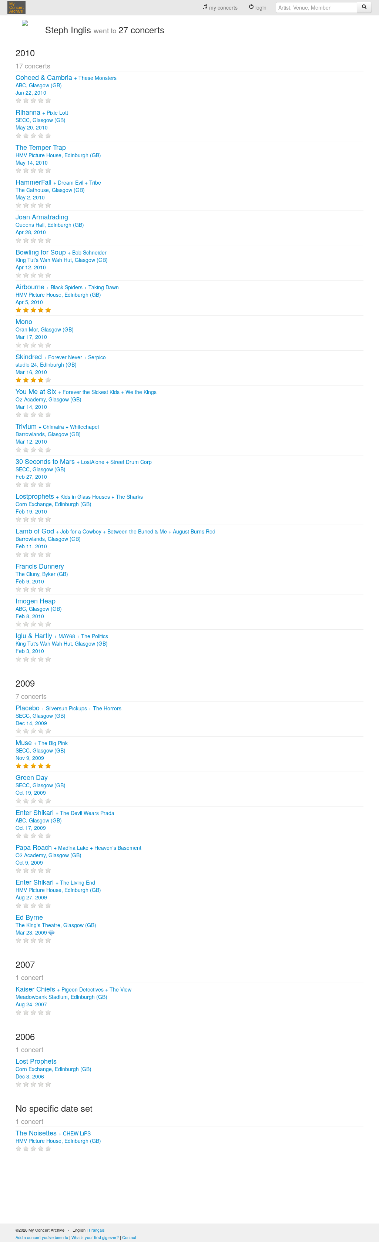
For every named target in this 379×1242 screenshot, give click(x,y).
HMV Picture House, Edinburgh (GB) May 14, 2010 (58, 155)
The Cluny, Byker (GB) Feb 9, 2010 (42, 574)
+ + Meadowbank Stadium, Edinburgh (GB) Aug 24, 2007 (73, 997)
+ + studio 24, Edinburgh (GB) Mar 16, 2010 (61, 364)
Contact (129, 1237)
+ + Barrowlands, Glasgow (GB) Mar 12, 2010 (57, 434)
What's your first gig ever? (95, 1237)
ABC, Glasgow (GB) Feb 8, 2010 (39, 609)
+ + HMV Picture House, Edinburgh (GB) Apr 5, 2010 (67, 294)
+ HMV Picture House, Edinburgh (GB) (58, 1137)
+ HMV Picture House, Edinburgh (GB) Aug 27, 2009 (58, 890)
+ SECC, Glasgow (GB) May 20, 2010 (42, 120)
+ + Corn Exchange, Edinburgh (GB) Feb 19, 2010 (79, 504)
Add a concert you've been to (42, 1237)
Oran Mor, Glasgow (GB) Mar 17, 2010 (45, 329)
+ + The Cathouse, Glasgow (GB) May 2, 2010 (58, 190)
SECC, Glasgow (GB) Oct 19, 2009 (41, 785)
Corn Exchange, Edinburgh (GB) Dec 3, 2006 (53, 1069)
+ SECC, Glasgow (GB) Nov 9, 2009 (42, 750)
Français (97, 1230)
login (260, 7)
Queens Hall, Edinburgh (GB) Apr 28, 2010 (50, 224)
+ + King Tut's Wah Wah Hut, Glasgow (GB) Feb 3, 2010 (62, 643)
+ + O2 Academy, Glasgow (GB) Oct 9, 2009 (78, 855)
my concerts (223, 7)
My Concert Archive (16, 7)
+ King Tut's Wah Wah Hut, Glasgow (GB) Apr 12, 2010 (62, 260)
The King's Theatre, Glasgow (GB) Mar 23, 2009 (56, 925)
